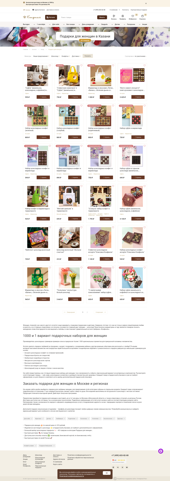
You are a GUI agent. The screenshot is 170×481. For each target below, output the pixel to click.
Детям (117, 24)
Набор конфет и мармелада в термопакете (37, 209)
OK (107, 473)
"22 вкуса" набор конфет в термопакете (99, 209)
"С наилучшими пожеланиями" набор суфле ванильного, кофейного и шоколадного (99, 291)
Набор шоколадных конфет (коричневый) (99, 129)
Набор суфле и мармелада (131, 128)
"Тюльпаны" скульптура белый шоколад (66, 291)
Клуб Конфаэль (26, 465)
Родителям (71, 419)
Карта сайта (57, 464)
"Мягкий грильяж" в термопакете (65, 209)
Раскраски (131, 24)
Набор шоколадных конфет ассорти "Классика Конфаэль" (132, 251)
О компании (113, 10)
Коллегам (83, 419)
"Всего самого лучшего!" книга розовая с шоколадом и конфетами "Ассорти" (132, 89)
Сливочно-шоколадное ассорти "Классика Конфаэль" (100, 251)
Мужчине (38, 419)
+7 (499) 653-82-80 (120, 455)
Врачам (120, 419)
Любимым (59, 419)
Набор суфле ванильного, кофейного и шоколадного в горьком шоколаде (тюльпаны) (131, 291)
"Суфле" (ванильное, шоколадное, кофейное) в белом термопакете (35, 89)
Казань (27, 10)
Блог (24, 462)
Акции (144, 24)
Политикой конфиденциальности (71, 476)
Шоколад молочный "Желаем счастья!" (69, 251)
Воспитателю (108, 419)
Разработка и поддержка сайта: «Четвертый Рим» (132, 479)
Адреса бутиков (39, 10)
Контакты (125, 10)
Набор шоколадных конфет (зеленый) (36, 129)
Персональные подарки (40, 466)
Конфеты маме (29, 446)
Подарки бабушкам (45, 446)
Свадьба (104, 24)
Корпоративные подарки (139, 10)
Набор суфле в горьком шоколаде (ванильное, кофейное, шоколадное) (130, 169)
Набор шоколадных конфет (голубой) (68, 129)
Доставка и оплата (53, 10)
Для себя (55, 24)
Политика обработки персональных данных (80, 458)
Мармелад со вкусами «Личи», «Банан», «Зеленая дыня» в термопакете (100, 89)
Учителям (95, 419)
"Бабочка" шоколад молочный (37, 250)
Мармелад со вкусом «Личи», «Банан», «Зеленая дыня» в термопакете (37, 291)
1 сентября (41, 24)
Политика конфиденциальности (79, 455)
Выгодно (26, 24)
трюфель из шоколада (66, 409)
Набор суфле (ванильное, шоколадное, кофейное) (130, 209)
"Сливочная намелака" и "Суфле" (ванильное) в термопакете (67, 89)
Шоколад (38, 455)
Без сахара (71, 24)
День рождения (88, 24)
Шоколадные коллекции (40, 458)
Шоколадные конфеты (40, 462)
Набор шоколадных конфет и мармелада (37, 169)
